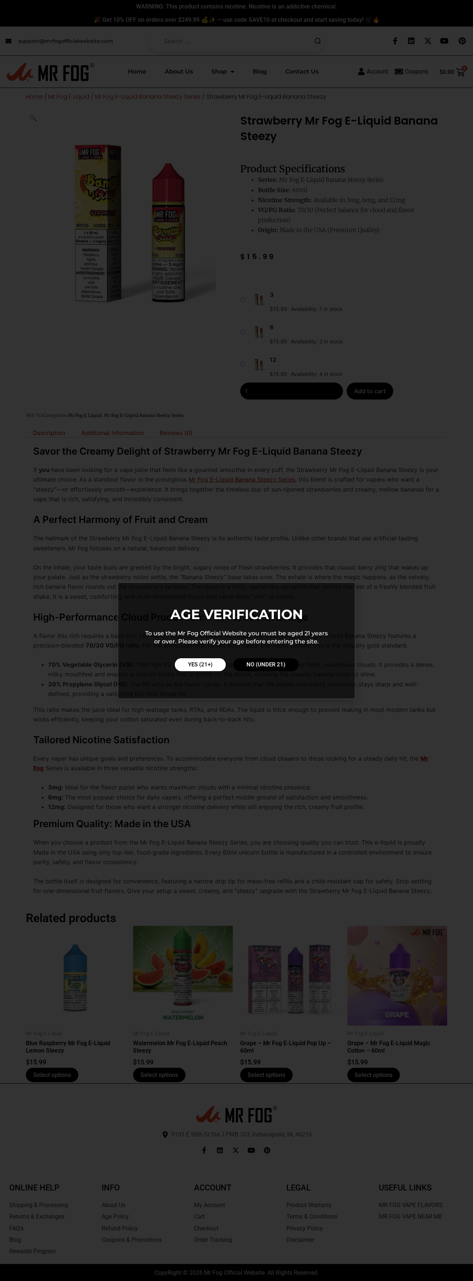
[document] (236, 640)
